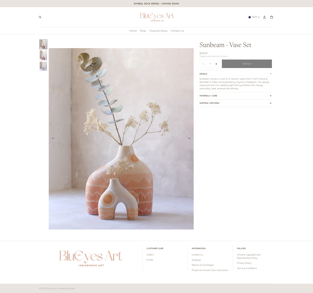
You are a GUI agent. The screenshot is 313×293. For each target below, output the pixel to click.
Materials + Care (208, 95)
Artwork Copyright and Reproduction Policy (248, 256)
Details (203, 74)
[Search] (40, 17)
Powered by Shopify (66, 288)
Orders (150, 254)
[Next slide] (190, 138)
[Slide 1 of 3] (43, 44)
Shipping (196, 259)
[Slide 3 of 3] (43, 66)
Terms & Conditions (247, 268)
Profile (150, 259)
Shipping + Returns (209, 103)
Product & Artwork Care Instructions (210, 270)
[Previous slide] (52, 138)
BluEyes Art (51, 288)
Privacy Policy (244, 263)
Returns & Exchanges (203, 265)
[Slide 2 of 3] (43, 55)
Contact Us (197, 254)
